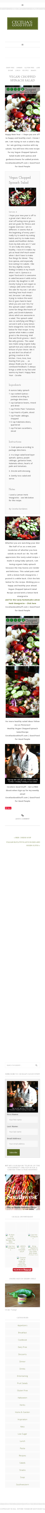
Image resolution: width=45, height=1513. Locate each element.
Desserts (22, 1354)
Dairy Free (10, 68)
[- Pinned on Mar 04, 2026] (11, 1223)
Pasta (22, 1448)
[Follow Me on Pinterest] (22, 1270)
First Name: (12, 1114)
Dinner (19, 68)
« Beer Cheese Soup (22, 838)
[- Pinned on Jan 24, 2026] (11, 1258)
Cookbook (22, 1340)
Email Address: (14, 1138)
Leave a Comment (23, 819)
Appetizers (22, 1325)
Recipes (25, 70)
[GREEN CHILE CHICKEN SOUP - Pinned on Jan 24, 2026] (22, 1248)
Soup (22, 1477)
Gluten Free (29, 68)
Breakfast (22, 1332)
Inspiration (22, 1419)
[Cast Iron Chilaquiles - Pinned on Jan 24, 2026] (33, 1236)
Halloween (22, 1397)
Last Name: (12, 1126)
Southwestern (22, 1484)
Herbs (22, 1405)
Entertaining (22, 1376)
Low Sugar (22, 1434)
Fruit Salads (22, 1383)
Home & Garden (22, 1412)
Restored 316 (39, 1509)
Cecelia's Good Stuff (22, 23)
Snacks (22, 1470)
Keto (22, 1426)
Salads (33, 70)
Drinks (22, 1368)
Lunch (17, 70)
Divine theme (23, 1509)
